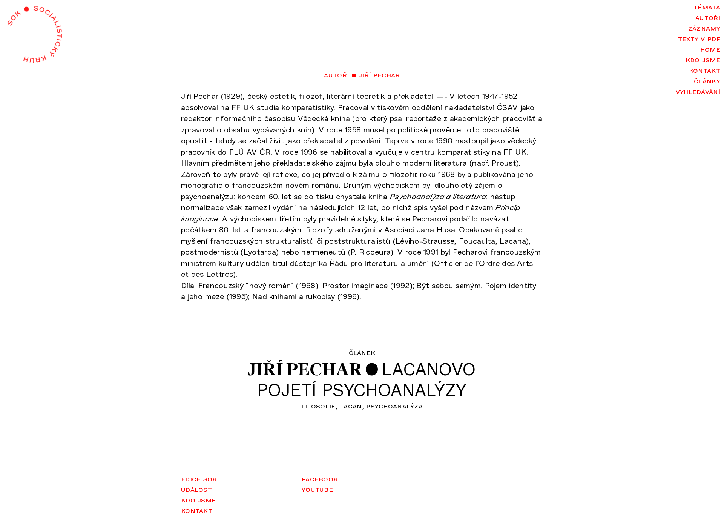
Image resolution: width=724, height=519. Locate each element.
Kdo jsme (703, 59)
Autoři (707, 16)
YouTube (317, 488)
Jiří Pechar (305, 369)
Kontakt (704, 69)
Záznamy (704, 27)
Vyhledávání (698, 90)
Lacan (351, 405)
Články (707, 80)
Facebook (320, 478)
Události (197, 488)
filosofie (318, 405)
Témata (706, 6)
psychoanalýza (394, 405)
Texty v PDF (699, 38)
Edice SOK (199, 478)
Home (710, 48)
